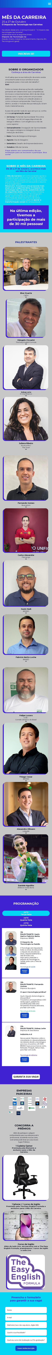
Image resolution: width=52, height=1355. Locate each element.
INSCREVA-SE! (26, 53)
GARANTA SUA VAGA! (26, 1076)
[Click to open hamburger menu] (49, 3)
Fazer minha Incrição (26, 1348)
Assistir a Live (23, 972)
